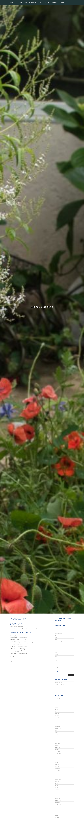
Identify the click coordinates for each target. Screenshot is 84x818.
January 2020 (57, 796)
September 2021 (58, 753)
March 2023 (57, 715)
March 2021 (57, 766)
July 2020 (56, 783)
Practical (56, 654)
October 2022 (57, 726)
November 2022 (58, 724)
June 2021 (56, 760)
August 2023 (57, 705)
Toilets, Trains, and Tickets (59, 684)
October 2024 (57, 700)
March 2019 (57, 817)
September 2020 (58, 779)
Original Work (57, 648)
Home (11, 2)
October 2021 (57, 751)
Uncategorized (57, 667)
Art (55, 628)
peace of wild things (16, 661)
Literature (56, 645)
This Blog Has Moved (58, 682)
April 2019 (57, 815)
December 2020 (58, 772)
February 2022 (57, 743)
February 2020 (57, 794)
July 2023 (56, 707)
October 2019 (57, 802)
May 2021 (56, 762)
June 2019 (56, 810)
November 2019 (58, 800)
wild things (27, 661)
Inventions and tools (58, 641)
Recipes (56, 658)
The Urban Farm (58, 662)
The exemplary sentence (59, 686)
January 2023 (57, 719)
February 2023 (57, 717)
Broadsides (54, 2)
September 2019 (58, 804)
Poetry (22, 626)
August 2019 (57, 806)
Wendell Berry (16, 624)
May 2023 (56, 711)
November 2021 (58, 749)
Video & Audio (32, 2)
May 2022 (56, 736)
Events (40, 2)
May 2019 (56, 813)
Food (56, 637)
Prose (56, 656)
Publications (23, 2)
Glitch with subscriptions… (59, 688)
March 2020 (57, 791)
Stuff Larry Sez (57, 660)
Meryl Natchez (42, 306)
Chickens (56, 631)
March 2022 (57, 741)
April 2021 (57, 764)
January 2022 (57, 745)
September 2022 (58, 728)
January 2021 (57, 770)
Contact (62, 2)
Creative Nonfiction (58, 633)
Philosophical (57, 650)
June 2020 (56, 785)
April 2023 (57, 713)
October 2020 (57, 777)
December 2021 (58, 747)
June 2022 (56, 734)
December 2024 (58, 698)
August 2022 (57, 730)
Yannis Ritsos (57, 691)
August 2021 (57, 755)
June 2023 (56, 709)
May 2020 (56, 787)
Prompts (47, 2)
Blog (16, 2)
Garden (56, 639)
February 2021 (57, 768)
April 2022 (57, 738)
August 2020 (57, 781)
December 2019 (58, 798)
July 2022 (56, 732)
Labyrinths (57, 643)
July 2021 (56, 757)
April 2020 (57, 789)
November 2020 (58, 774)
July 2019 (56, 808)
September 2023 (58, 702)
